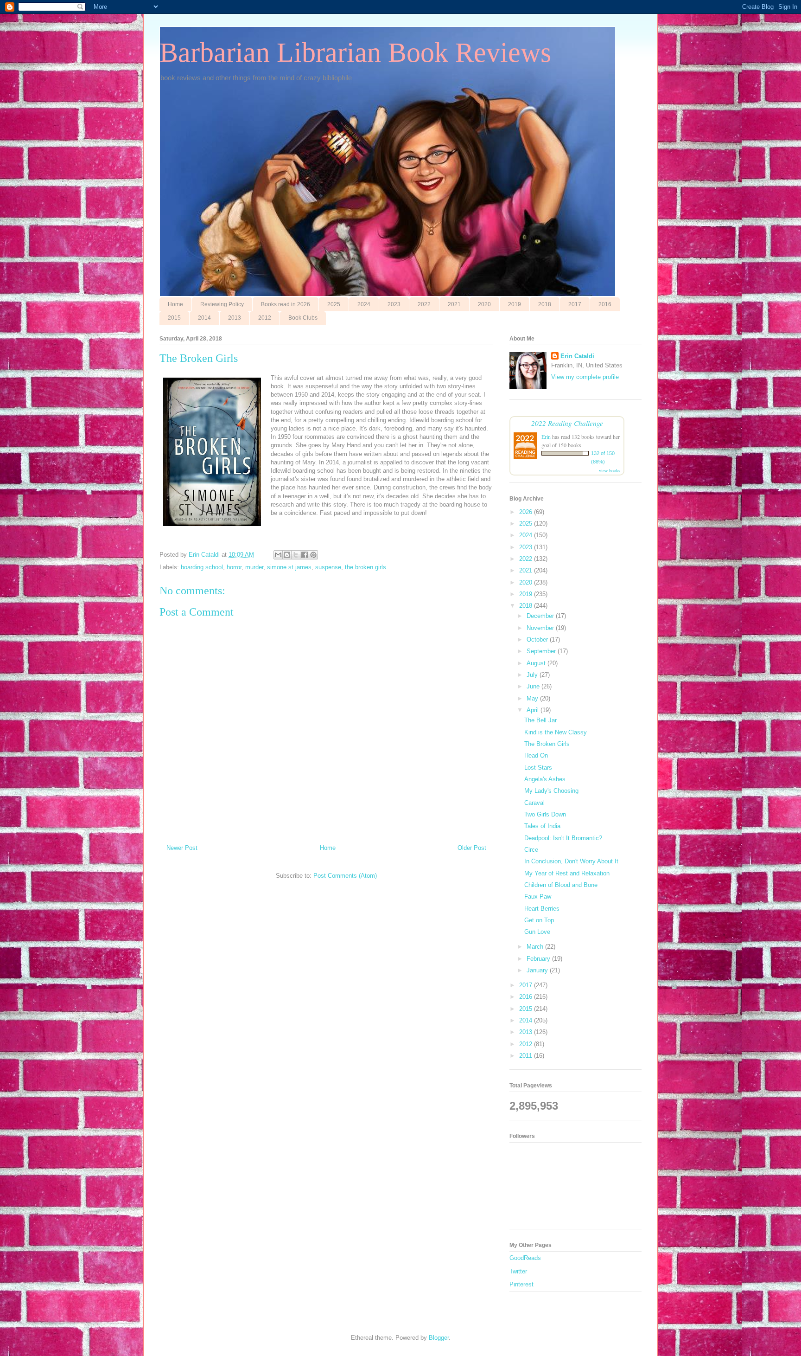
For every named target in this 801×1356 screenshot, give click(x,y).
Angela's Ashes (545, 779)
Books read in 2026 (285, 304)
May (533, 698)
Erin (546, 436)
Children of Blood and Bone (561, 884)
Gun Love (537, 931)
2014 (204, 318)
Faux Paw (537, 896)
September (542, 651)
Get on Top (539, 920)
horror (234, 567)
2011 (526, 1055)
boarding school (202, 567)
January (538, 970)
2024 (363, 304)
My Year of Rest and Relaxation (567, 873)
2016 (604, 304)
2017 (574, 304)
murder (254, 567)
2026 (526, 511)
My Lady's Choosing (551, 790)
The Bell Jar (540, 720)
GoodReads (525, 1257)
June (534, 686)
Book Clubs (303, 318)
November (541, 627)
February (539, 958)
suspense (328, 567)
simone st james (289, 567)
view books (609, 470)
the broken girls (365, 567)
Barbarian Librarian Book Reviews (355, 52)
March (536, 946)
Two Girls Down (545, 814)
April (533, 710)
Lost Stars (538, 767)
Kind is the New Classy (555, 732)
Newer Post (181, 847)
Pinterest (521, 1284)
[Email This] (278, 554)
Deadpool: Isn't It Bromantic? (563, 838)
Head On (536, 755)
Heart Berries (541, 908)
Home (175, 304)
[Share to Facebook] (304, 554)
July (533, 674)
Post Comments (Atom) (345, 875)
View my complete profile (585, 376)
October (538, 639)
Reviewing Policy (222, 304)
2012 (264, 318)
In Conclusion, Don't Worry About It (571, 861)
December (541, 615)
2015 (174, 318)
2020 (484, 304)
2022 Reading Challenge (567, 423)
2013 (234, 318)
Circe (531, 849)
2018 (544, 304)
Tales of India (542, 826)
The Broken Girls (547, 743)
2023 (394, 304)
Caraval (534, 802)
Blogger (439, 1337)
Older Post (472, 847)
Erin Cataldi (577, 356)
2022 (424, 304)
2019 (514, 304)
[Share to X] (295, 554)
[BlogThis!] (287, 554)
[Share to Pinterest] (313, 554)
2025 (333, 304)
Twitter (518, 1271)
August (537, 663)
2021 (454, 304)
